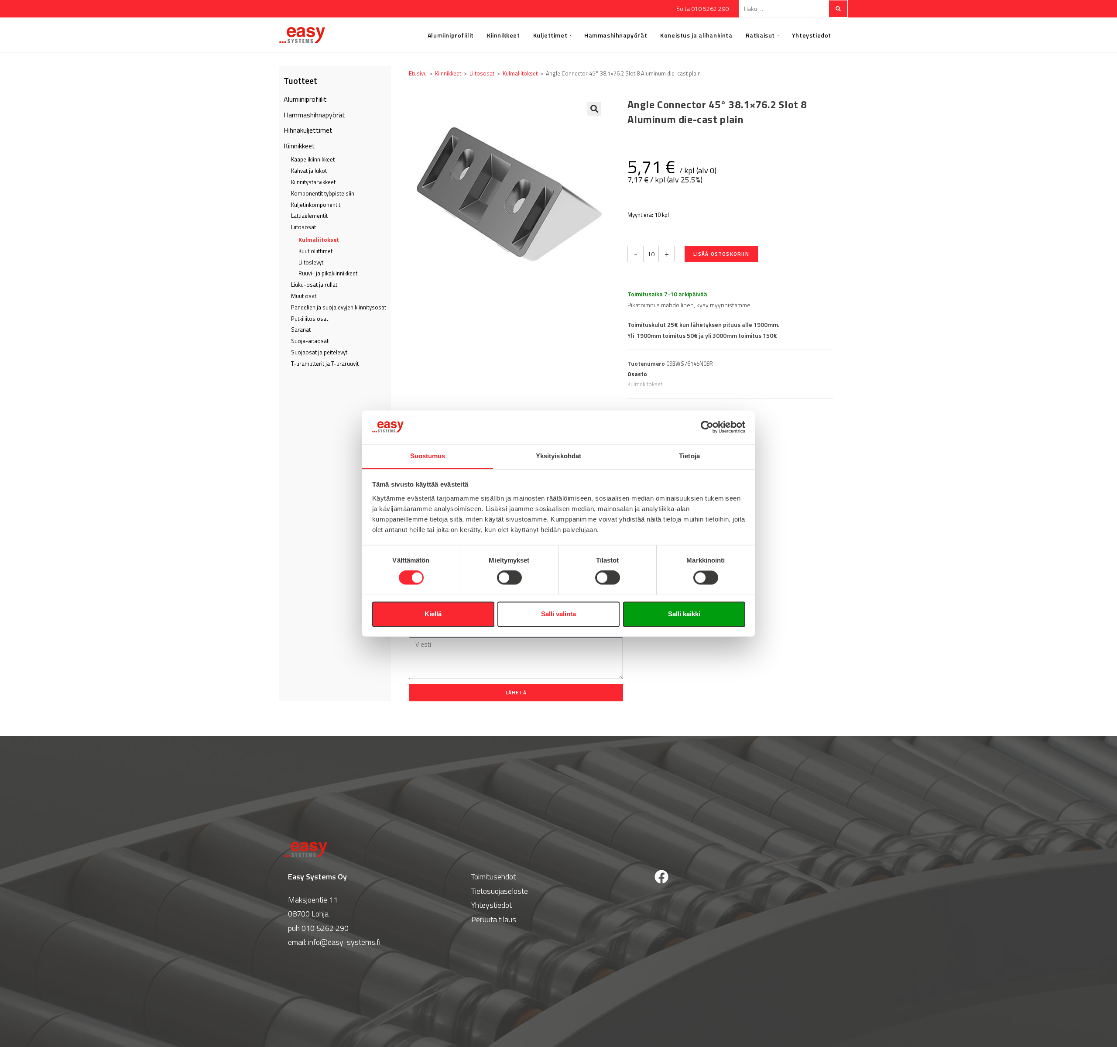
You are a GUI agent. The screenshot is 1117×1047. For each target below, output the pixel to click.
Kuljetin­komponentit (315, 204)
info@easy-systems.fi (344, 942)
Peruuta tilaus (493, 919)
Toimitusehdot (493, 876)
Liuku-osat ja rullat (314, 284)
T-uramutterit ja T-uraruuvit (325, 363)
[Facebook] (661, 877)
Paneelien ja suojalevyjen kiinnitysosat (338, 307)
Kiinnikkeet (299, 146)
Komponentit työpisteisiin (322, 193)
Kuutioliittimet (315, 251)
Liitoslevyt (310, 262)
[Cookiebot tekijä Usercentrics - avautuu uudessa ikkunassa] (707, 426)
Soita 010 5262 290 (702, 8)
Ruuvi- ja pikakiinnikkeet (327, 273)
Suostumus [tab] (427, 456)
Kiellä (433, 614)
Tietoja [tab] (689, 456)
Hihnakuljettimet (308, 130)
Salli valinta (558, 614)
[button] (594, 109)
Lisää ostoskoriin (721, 254)
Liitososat (303, 227)
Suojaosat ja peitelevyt (319, 352)
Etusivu (418, 73)
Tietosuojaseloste (499, 891)
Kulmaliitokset (318, 239)
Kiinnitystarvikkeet (313, 182)
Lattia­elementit (309, 215)
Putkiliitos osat (309, 318)
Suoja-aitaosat (310, 340)
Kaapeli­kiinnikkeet (313, 159)
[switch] (509, 577)
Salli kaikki (684, 614)
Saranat (301, 329)
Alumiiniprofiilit (305, 99)
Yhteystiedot (491, 905)
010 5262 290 (325, 928)
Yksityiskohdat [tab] (558, 456)
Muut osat (303, 296)
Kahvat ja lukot (309, 170)
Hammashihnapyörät (314, 115)
